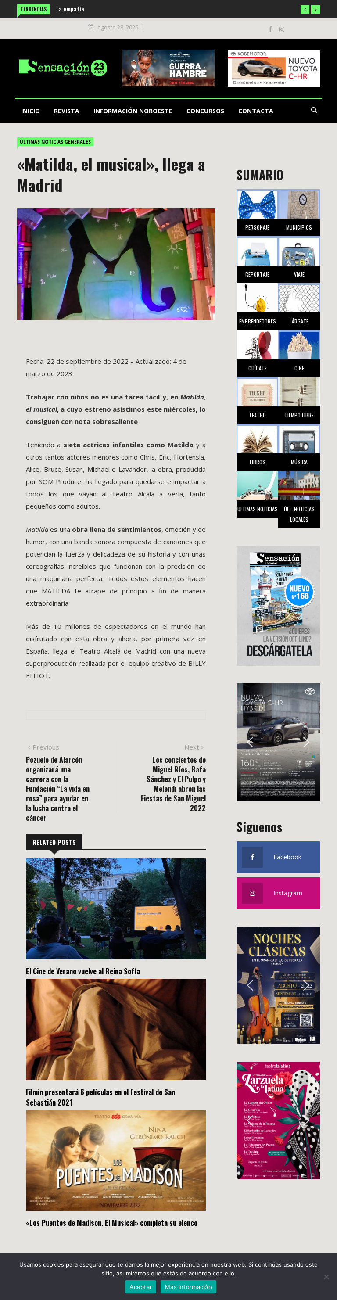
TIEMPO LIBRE (299, 415)
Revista (66, 111)
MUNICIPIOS (299, 227)
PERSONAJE (257, 227)
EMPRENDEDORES (257, 321)
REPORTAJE (257, 274)
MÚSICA (299, 462)
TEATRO (257, 415)
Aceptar (140, 1286)
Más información (188, 1286)
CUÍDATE (257, 368)
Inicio (30, 111)
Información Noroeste (132, 111)
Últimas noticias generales (55, 142)
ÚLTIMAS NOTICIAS (257, 509)
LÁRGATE (299, 321)
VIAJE (299, 274)
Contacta (255, 111)
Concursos (205, 111)
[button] (305, 9)
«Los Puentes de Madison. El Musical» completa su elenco (111, 1222)
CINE (299, 368)
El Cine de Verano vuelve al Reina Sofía (83, 971)
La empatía (70, 8)
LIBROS (257, 462)
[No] (326, 1276)
